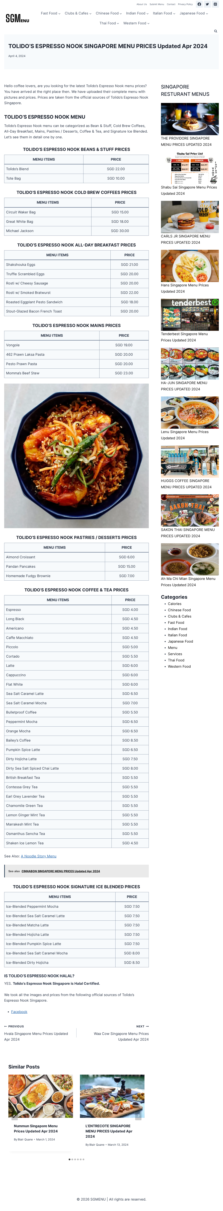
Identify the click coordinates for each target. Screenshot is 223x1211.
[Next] (138, 1115)
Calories (174, 604)
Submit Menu (157, 4)
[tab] (69, 1159)
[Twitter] (207, 4)
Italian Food (177, 635)
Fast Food (176, 622)
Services (175, 654)
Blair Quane (25, 1139)
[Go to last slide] (14, 1115)
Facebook (19, 1012)
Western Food (179, 666)
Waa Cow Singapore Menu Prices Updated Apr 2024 (121, 1033)
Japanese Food (180, 641)
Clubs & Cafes (179, 616)
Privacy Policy (185, 4)
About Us (142, 4)
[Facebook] (199, 4)
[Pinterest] (215, 4)
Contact (171, 4)
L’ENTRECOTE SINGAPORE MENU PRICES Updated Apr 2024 (109, 1131)
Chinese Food (179, 610)
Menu (172, 648)
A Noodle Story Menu (38, 856)
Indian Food (177, 629)
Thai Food (176, 660)
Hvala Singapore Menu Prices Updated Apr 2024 (36, 1033)
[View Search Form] (216, 31)
